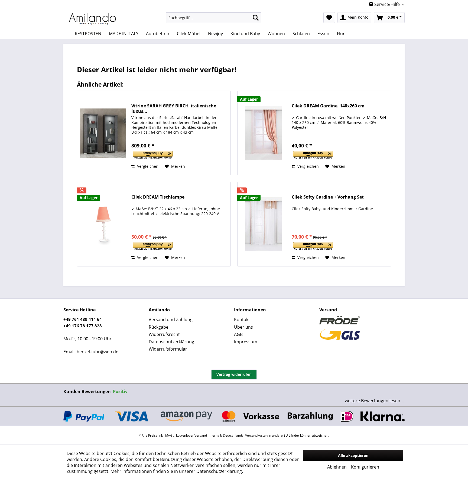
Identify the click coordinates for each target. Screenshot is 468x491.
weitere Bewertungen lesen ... (375, 401)
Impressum (245, 342)
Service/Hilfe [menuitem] (387, 4)
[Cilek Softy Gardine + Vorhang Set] (263, 224)
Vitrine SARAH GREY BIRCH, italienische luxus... (173, 108)
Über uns (243, 327)
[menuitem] (213, 17)
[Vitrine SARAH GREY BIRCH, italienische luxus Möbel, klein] (103, 133)
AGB (238, 334)
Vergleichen (147, 166)
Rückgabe (158, 327)
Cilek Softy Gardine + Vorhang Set (328, 197)
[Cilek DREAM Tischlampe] (103, 224)
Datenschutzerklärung (171, 342)
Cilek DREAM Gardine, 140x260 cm (328, 106)
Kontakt (242, 319)
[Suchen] (255, 17)
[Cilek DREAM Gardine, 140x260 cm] (263, 133)
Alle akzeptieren (353, 455)
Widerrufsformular (168, 349)
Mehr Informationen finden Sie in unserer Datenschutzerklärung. (176, 471)
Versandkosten (256, 435)
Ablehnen (337, 467)
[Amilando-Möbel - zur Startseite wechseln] (92, 19)
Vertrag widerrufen (234, 374)
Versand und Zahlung (171, 319)
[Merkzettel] (329, 17)
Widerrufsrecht (164, 334)
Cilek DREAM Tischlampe (157, 197)
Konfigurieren (365, 467)
